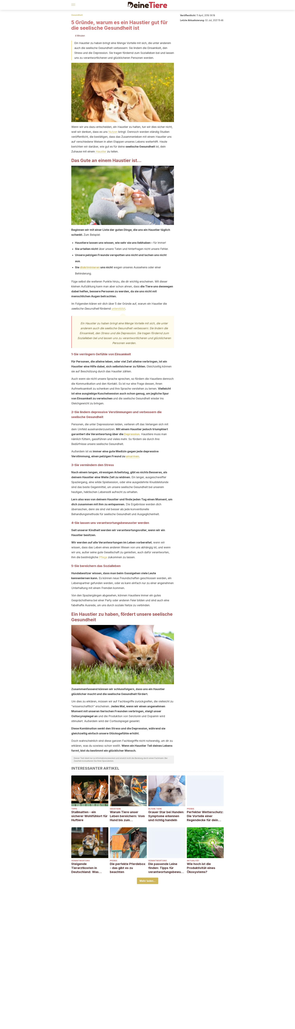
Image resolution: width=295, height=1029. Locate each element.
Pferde (190, 809)
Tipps (74, 809)
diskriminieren (90, 267)
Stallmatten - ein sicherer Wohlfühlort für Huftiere (89, 816)
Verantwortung (80, 860)
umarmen (132, 456)
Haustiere (115, 809)
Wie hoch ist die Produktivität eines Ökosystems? (201, 868)
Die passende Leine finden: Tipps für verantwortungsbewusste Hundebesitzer (166, 868)
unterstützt (118, 308)
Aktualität (193, 860)
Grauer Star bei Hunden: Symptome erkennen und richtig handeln (166, 816)
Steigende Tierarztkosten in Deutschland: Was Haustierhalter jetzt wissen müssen (85, 868)
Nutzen (113, 131)
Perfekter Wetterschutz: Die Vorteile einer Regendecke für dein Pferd (205, 816)
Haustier (100, 151)
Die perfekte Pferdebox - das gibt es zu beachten (127, 868)
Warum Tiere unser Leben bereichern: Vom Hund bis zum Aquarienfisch (127, 816)
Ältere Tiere (155, 809)
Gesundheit (77, 15)
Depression (132, 434)
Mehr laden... (148, 880)
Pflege (103, 557)
